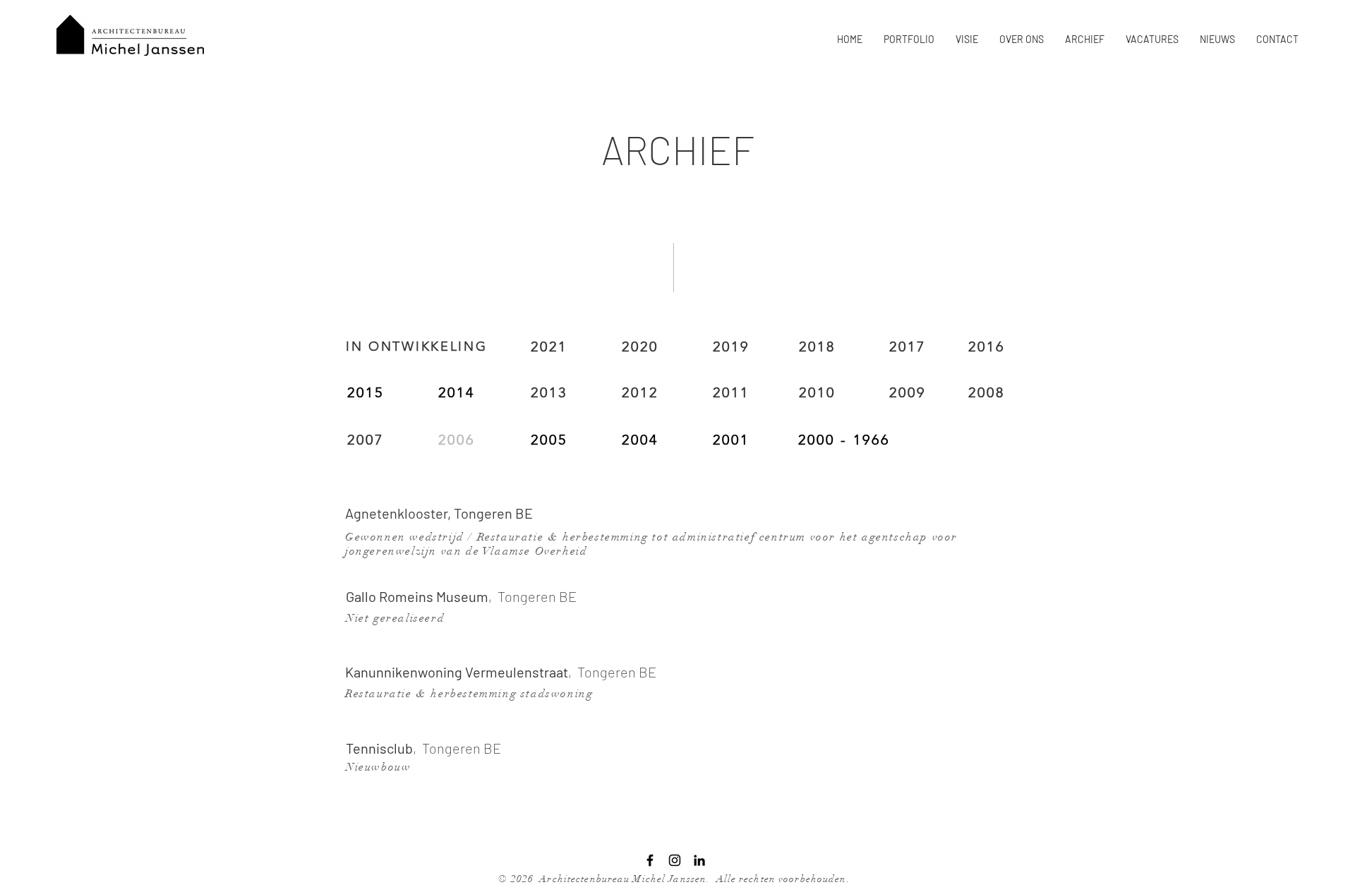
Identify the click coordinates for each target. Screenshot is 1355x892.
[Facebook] (650, 860)
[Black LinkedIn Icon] (699, 860)
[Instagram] (674, 860)
